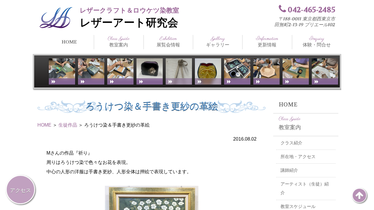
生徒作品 (67, 125)
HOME (69, 42)
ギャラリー (217, 42)
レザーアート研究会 (129, 23)
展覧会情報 (168, 42)
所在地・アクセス (298, 157)
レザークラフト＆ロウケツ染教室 (129, 10)
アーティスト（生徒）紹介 (304, 188)
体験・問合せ (317, 42)
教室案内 (118, 42)
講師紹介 (289, 170)
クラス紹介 (291, 143)
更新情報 (267, 42)
